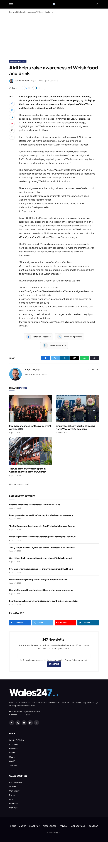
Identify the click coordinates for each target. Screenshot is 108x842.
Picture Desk (50, 826)
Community (14, 744)
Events (12, 795)
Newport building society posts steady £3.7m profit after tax (38, 579)
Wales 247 (57, 833)
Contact (93, 826)
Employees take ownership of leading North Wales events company (75, 427)
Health (12, 752)
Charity (12, 757)
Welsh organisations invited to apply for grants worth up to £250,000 (42, 536)
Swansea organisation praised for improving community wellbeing (41, 569)
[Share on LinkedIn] (37, 88)
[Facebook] (11, 103)
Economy (13, 803)
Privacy (64, 826)
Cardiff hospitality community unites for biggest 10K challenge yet (40, 558)
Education (13, 748)
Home (11, 12)
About (22, 826)
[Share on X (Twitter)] (26, 88)
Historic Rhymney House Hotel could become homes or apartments (41, 590)
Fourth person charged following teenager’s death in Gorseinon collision (43, 601)
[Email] (11, 130)
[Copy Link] (31, 88)
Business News (15, 782)
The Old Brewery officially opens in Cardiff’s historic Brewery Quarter (27, 470)
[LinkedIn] (11, 116)
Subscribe (54, 664)
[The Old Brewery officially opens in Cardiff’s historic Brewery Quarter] (30, 451)
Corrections (78, 826)
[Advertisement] (54, 36)
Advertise (34, 826)
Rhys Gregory (23, 81)
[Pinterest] (11, 123)
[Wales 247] (54, 4)
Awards (12, 786)
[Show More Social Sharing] (42, 88)
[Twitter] (11, 110)
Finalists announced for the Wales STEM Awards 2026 (30, 427)
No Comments (53, 81)
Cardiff (12, 761)
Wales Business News (17, 61)
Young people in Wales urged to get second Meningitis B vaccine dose (42, 547)
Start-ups (13, 807)
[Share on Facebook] (21, 88)
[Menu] (11, 4)
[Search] (97, 4)
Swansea (13, 765)
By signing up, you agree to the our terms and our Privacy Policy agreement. (55, 660)
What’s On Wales (16, 740)
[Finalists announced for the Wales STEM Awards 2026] (30, 408)
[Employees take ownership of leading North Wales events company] (77, 408)
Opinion (12, 799)
